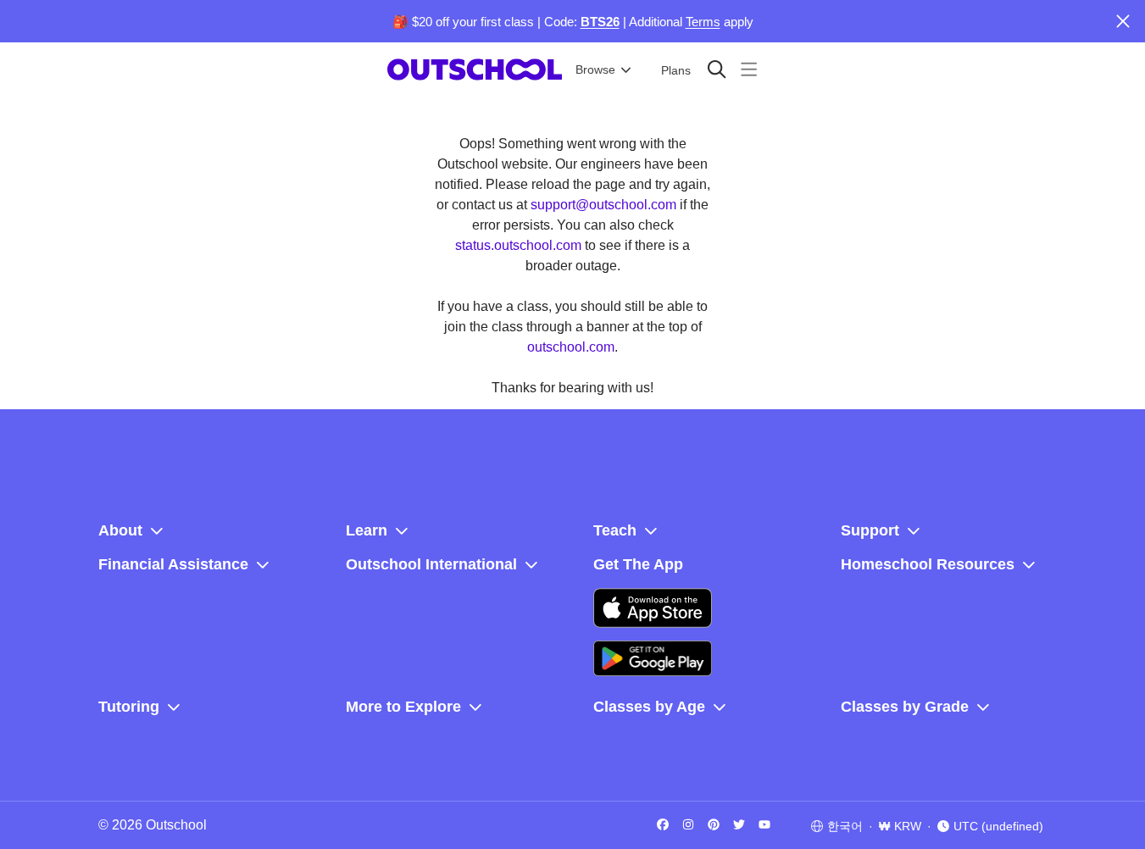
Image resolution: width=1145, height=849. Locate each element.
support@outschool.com (603, 204)
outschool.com (570, 347)
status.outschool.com (518, 245)
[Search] (717, 69)
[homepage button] (474, 69)
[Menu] (749, 69)
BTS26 (600, 21)
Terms (703, 21)
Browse (595, 69)
